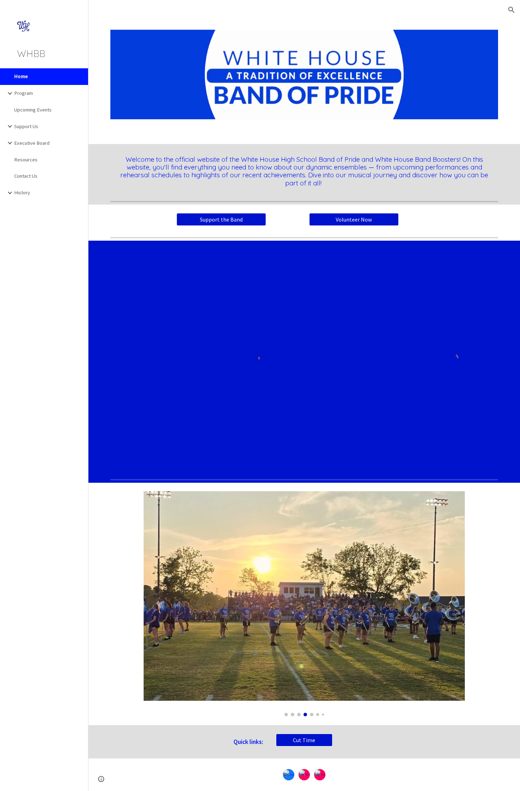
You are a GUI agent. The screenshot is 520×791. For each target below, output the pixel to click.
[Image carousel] (304, 603)
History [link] (22, 192)
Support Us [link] (26, 126)
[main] (304, 171)
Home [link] (21, 76)
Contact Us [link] (25, 176)
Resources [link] (25, 159)
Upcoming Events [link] (33, 110)
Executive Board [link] (32, 143)
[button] (511, 9)
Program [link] (23, 93)
